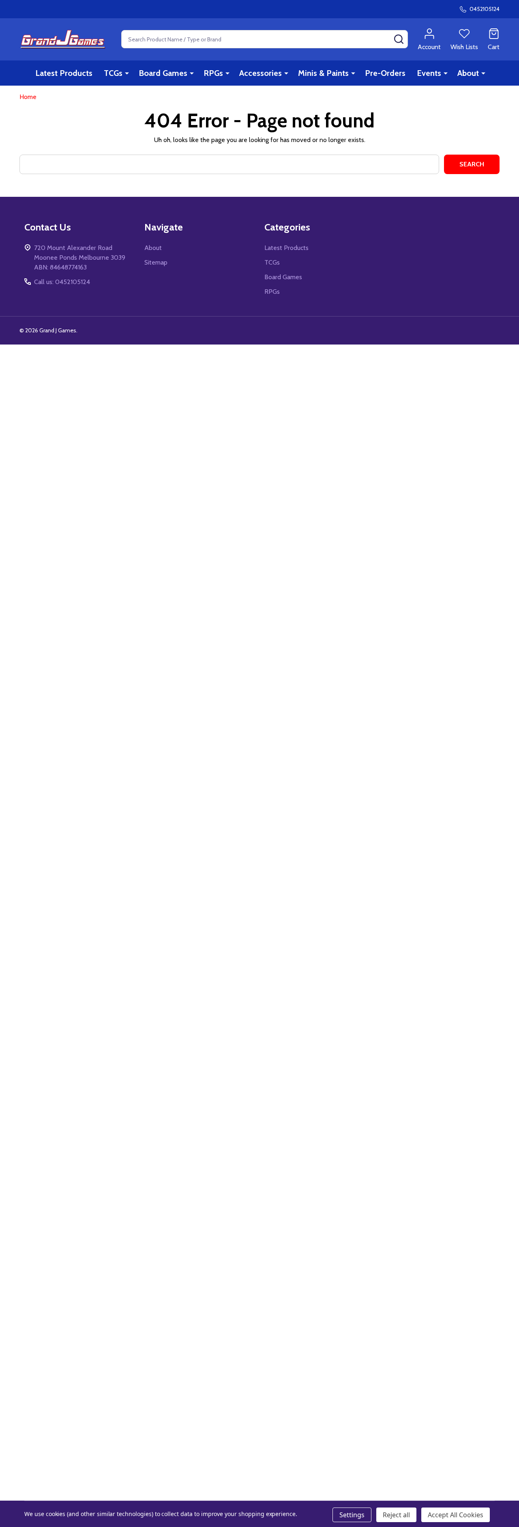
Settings (352, 1514)
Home (27, 97)
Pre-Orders (385, 73)
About (468, 73)
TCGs (113, 73)
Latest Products (63, 73)
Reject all (396, 1514)
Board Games (163, 73)
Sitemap (155, 262)
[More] (127, 73)
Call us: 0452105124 (62, 282)
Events (429, 73)
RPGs (213, 73)
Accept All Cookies (455, 1514)
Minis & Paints (323, 73)
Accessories (260, 73)
